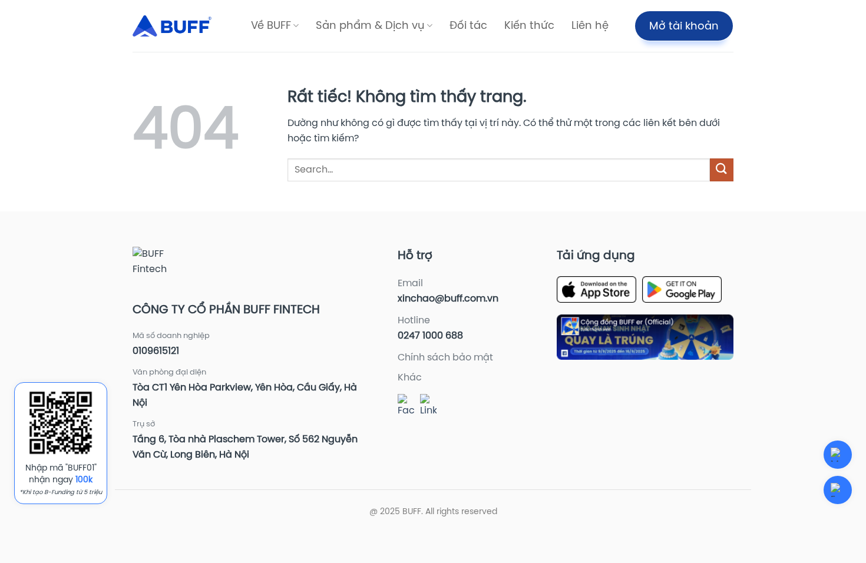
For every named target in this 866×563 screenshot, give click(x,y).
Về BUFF (271, 26)
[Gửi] (721, 169)
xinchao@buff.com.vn (448, 299)
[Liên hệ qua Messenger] (838, 455)
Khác (410, 378)
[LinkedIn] (428, 406)
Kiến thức (529, 26)
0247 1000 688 (430, 336)
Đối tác (468, 26)
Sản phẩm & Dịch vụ (370, 26)
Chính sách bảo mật (445, 358)
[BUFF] (172, 26)
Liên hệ (590, 26)
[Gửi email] (838, 490)
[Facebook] (406, 406)
